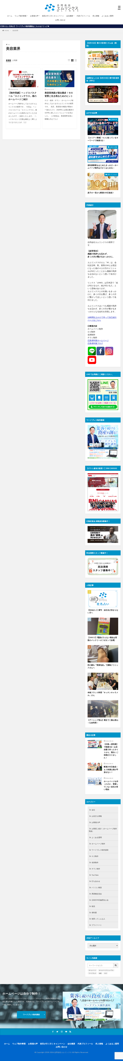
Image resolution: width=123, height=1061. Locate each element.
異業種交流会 (97, 894)
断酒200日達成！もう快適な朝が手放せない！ (111, 769)
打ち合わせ (96, 881)
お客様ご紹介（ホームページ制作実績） (103, 830)
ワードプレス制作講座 (100, 850)
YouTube (95, 875)
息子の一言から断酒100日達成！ (101, 193)
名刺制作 (95, 862)
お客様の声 (34, 16)
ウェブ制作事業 (20, 16)
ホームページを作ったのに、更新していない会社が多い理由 (111, 785)
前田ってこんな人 (112, 174)
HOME (6, 30)
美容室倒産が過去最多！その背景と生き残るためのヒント (59, 94)
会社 (93, 810)
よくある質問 (97, 837)
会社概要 (69, 16)
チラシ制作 (96, 869)
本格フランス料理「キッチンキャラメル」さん (103, 693)
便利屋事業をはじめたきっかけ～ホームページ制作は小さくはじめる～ (103, 166)
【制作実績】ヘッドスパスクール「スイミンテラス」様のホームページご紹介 (22, 96)
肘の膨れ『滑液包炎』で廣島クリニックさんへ (103, 666)
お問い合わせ (60, 20)
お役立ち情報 (113, 147)
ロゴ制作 (95, 856)
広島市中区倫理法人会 (100, 900)
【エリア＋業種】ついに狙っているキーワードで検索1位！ (103, 139)
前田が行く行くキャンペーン (53, 16)
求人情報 (95, 16)
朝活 (93, 906)
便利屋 (94, 912)
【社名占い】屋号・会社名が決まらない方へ (103, 611)
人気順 (14, 60)
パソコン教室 (97, 887)
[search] (115, 965)
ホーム (9, 16)
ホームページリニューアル (106, 970)
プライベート (97, 925)
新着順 (8, 60)
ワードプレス (92, 973)
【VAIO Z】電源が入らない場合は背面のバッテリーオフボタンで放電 (102, 638)
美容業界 (15, 30)
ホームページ (92, 970)
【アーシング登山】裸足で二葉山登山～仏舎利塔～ (103, 721)
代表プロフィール (83, 16)
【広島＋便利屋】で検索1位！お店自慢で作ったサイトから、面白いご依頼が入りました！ (111, 751)
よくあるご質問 (107, 16)
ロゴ (105, 973)
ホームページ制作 (98, 844)
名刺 (100, 973)
